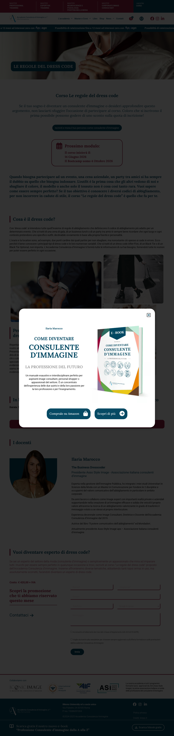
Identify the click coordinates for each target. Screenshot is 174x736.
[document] (87, 368)
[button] (148, 315)
